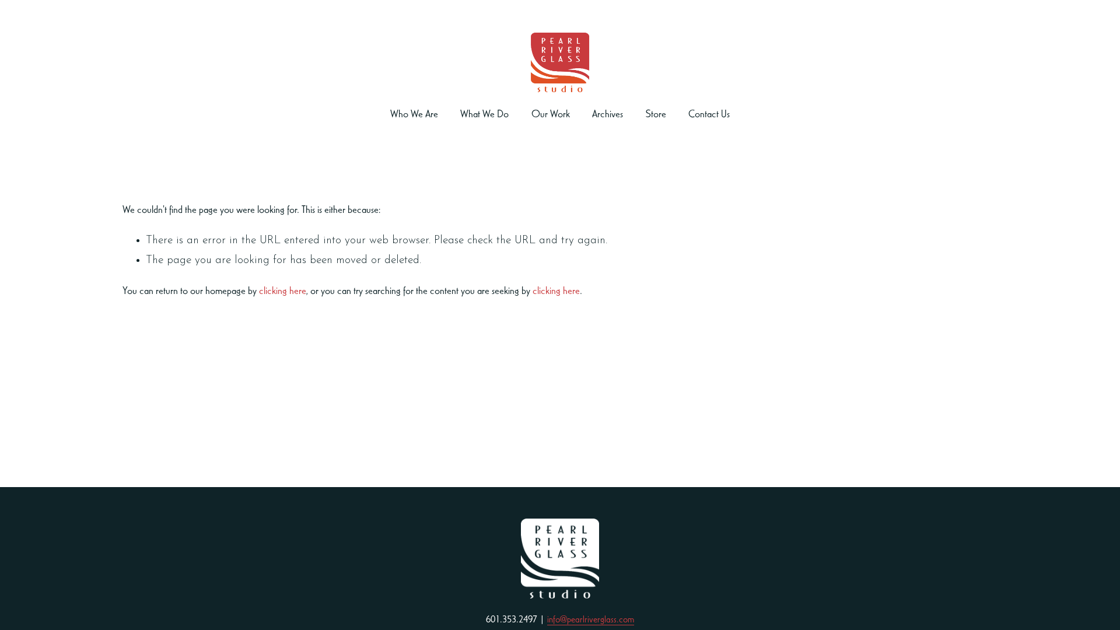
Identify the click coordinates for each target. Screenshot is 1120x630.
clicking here (282, 290)
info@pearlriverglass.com (590, 619)
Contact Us (709, 113)
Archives (607, 113)
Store (656, 113)
